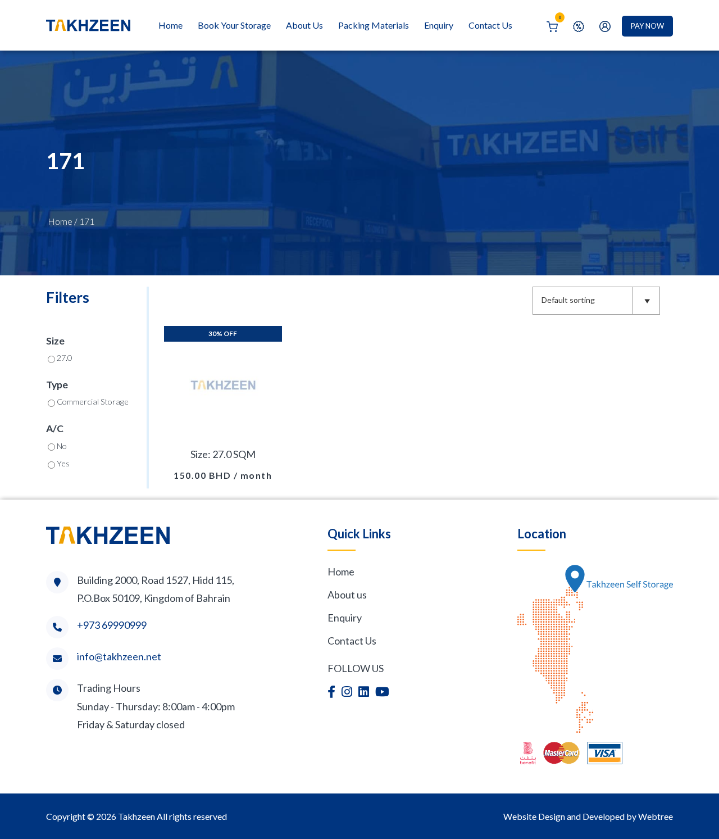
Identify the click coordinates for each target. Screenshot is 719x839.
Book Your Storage (234, 25)
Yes (63, 463)
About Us (304, 25)
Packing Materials (373, 25)
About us (347, 594)
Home (170, 25)
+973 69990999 (112, 625)
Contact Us (490, 25)
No (62, 446)
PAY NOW (647, 25)
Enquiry (438, 25)
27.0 (64, 357)
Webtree (655, 816)
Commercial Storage (93, 401)
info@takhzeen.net (119, 656)
